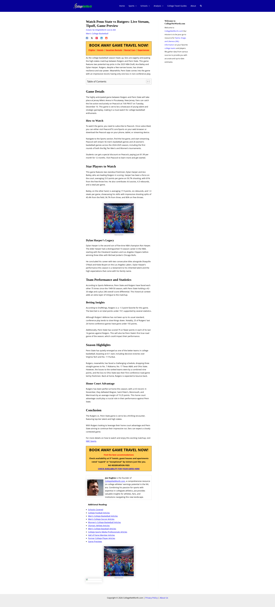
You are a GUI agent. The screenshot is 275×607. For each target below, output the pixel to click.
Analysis (89, 30)
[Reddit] (106, 37)
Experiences (143, 50)
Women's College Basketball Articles (104, 522)
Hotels (100, 50)
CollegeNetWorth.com (115, 481)
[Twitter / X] (92, 37)
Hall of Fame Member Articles (101, 535)
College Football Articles (99, 513)
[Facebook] (87, 37)
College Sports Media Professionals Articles (107, 532)
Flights (91, 50)
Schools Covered (95, 509)
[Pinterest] (97, 37)
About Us (164, 597)
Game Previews (95, 541)
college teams (170, 48)
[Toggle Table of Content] (146, 81)
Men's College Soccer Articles (101, 519)
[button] (135, 5)
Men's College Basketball (97, 33)
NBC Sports (91, 441)
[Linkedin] (101, 37)
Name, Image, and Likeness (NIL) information (175, 41)
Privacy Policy (151, 597)
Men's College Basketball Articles (103, 516)
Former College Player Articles (101, 538)
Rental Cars (129, 50)
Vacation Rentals (114, 50)
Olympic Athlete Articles (99, 525)
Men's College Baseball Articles (102, 528)
